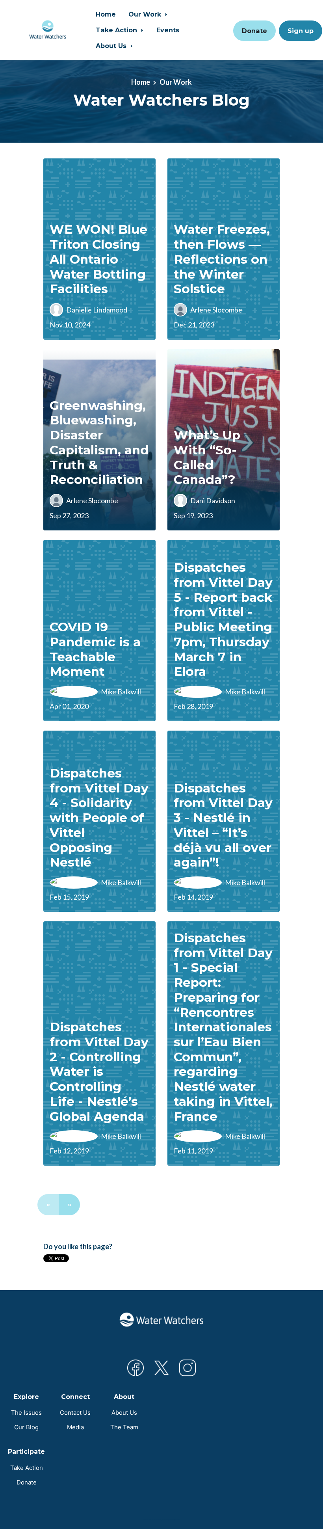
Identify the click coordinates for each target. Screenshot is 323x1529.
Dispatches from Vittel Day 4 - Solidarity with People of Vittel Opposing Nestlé (99, 818)
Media (75, 1427)
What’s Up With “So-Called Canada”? (207, 457)
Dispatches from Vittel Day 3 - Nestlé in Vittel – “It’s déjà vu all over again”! (223, 825)
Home (106, 14)
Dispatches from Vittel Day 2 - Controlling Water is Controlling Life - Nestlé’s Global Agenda (99, 1071)
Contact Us (75, 1412)
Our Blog (26, 1427)
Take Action (117, 30)
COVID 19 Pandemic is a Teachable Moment (95, 649)
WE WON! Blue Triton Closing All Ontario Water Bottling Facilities (98, 259)
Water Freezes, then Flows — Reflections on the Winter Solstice (222, 259)
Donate (254, 31)
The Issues (26, 1412)
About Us (112, 46)
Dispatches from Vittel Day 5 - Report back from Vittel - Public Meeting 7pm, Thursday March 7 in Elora (223, 619)
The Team (124, 1427)
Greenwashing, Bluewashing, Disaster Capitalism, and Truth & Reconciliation (99, 442)
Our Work (145, 14)
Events (167, 30)
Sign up (301, 31)
